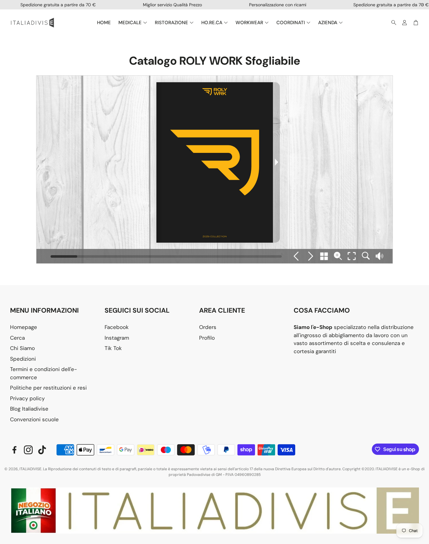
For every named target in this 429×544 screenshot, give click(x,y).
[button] (392, 22)
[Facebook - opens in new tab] (14, 449)
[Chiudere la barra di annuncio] (422, 4)
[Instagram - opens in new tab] (28, 449)
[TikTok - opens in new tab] (42, 449)
